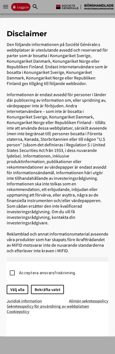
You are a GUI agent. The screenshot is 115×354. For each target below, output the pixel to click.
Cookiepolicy (18, 311)
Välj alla (17, 289)
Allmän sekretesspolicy (88, 301)
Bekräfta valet (47, 289)
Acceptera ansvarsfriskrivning (47, 273)
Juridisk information (24, 301)
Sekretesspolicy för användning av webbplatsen (48, 306)
